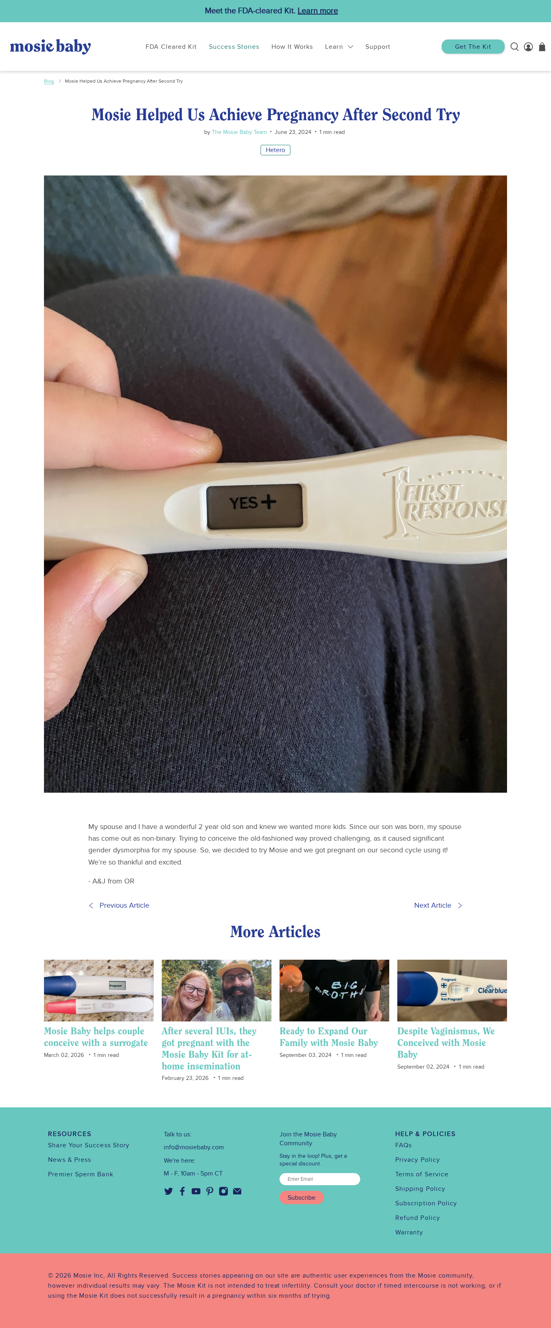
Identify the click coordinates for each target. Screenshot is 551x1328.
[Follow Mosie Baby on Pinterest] (210, 1194)
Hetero (275, 150)
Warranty (409, 1232)
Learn (334, 47)
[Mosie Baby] (50, 46)
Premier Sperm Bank (80, 1174)
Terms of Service (422, 1174)
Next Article (432, 905)
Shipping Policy (420, 1189)
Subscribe (301, 1198)
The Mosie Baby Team (238, 132)
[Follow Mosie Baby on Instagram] (223, 1194)
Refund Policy (417, 1218)
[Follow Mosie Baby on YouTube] (196, 1194)
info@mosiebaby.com (194, 1147)
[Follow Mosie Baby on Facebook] (182, 1194)
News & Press (69, 1160)
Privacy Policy (417, 1160)
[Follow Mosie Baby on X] (168, 1194)
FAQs (403, 1145)
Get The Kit (473, 47)
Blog (49, 81)
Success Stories (234, 47)
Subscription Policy (426, 1203)
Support (377, 47)
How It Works (292, 47)
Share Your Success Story (88, 1145)
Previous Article (124, 905)
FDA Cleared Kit (171, 47)
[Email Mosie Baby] (237, 1194)
